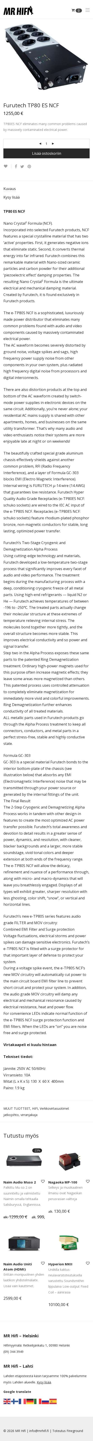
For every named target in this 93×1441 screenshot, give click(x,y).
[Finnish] (15, 1401)
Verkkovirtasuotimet (54, 1108)
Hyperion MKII (60, 1264)
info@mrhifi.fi (39, 1431)
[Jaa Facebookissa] (16, 166)
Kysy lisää (11, 197)
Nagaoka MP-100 (62, 1182)
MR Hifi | (22, 1431)
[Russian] (45, 1401)
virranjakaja (29, 1115)
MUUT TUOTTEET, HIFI (20, 1108)
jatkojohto (11, 1115)
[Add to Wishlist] (7, 166)
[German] (30, 1401)
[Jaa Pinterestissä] (30, 166)
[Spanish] (53, 1401)
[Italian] (38, 1401)
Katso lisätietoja (13, 1217)
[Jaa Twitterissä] (22, 166)
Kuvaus (9, 188)
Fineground (75, 1431)
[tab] (46, 189)
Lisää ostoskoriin (46, 153)
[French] (22, 1401)
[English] (7, 1401)
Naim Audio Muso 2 (19, 1182)
